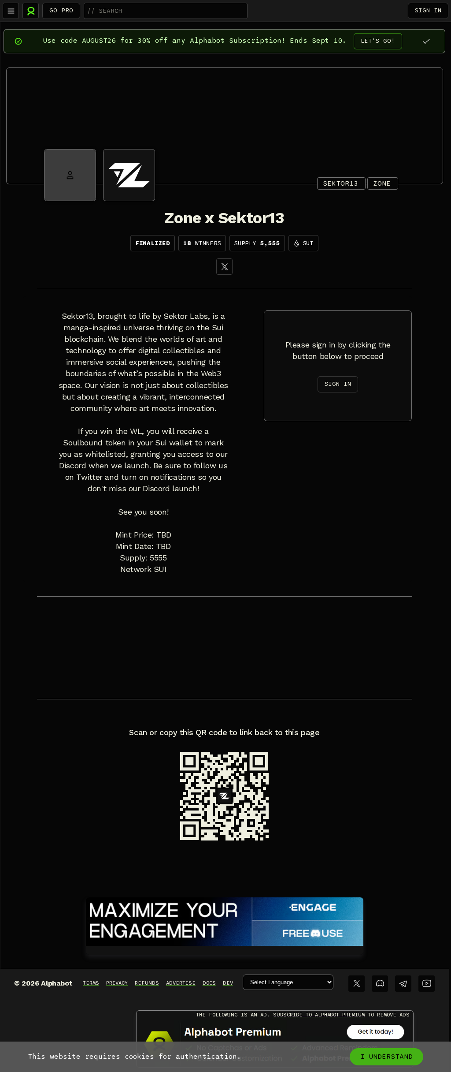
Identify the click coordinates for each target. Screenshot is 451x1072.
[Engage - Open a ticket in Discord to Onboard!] (224, 920)
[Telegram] (403, 983)
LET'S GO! (378, 41)
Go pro (61, 10)
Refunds (147, 983)
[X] (224, 266)
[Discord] (380, 983)
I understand (386, 1056)
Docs (209, 983)
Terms (91, 983)
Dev (228, 983)
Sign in (428, 10)
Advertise (181, 983)
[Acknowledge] (426, 41)
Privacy (117, 983)
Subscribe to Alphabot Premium (319, 1015)
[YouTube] (426, 983)
